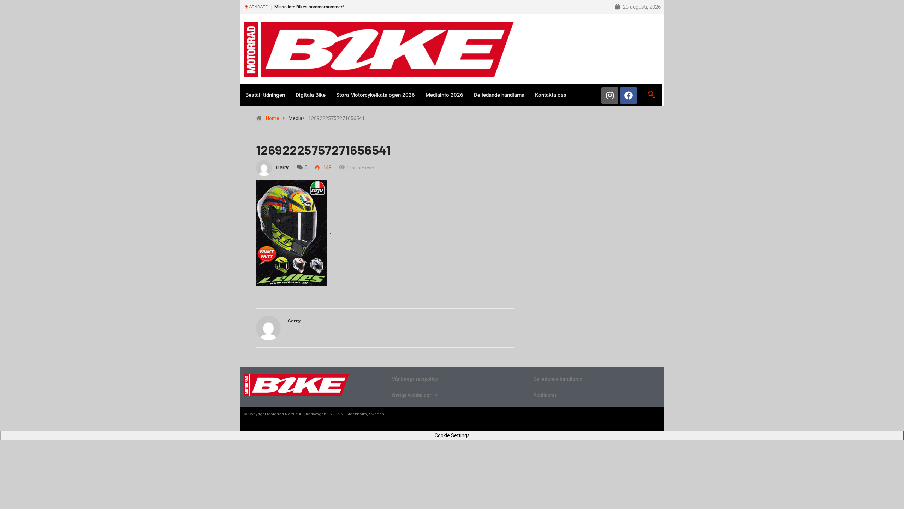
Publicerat (545, 395)
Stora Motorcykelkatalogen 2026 (375, 95)
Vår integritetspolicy (415, 379)
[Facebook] (628, 95)
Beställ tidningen (265, 95)
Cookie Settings (452, 435)
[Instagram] (609, 95)
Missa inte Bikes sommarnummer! (309, 7)
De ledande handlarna (499, 95)
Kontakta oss (550, 95)
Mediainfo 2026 (444, 95)
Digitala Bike (311, 95)
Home (272, 118)
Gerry (282, 167)
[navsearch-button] (651, 95)
